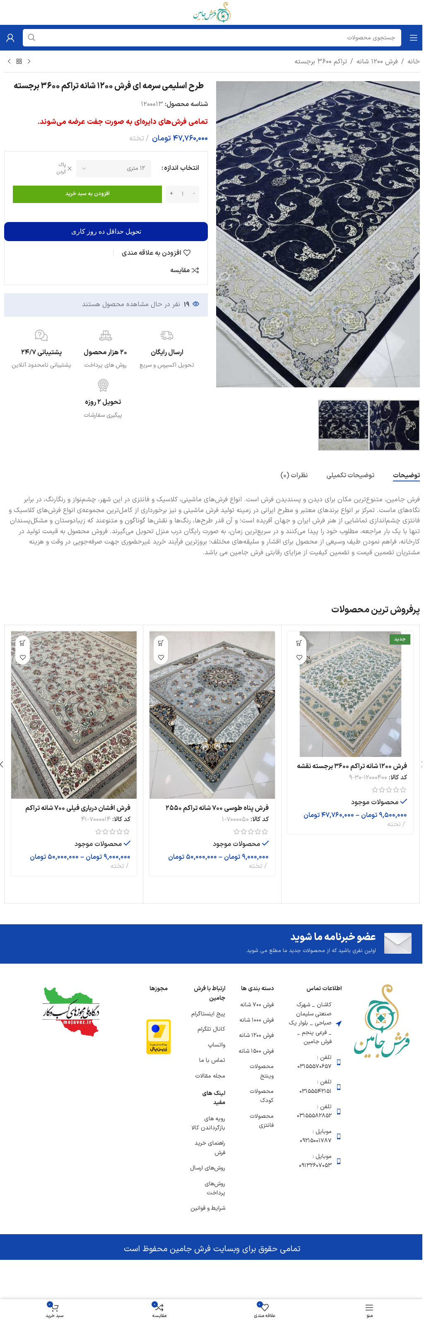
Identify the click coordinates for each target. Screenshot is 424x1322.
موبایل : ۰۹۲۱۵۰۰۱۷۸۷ (316, 1136)
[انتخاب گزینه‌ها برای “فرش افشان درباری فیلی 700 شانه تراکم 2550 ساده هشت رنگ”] (22, 643)
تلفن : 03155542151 (315, 1086)
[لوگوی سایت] (211, 12)
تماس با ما (212, 1060)
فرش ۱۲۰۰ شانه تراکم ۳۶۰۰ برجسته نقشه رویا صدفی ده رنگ (352, 771)
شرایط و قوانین (207, 1208)
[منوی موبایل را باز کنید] (413, 37)
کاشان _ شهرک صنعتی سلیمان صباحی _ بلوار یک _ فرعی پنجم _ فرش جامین (310, 1023)
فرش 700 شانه (257, 1005)
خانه (413, 62)
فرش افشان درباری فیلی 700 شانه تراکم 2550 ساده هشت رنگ (77, 812)
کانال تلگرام (211, 1029)
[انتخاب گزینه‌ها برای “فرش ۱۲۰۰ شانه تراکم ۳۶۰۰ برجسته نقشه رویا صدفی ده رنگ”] (299, 643)
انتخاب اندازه (181, 168)
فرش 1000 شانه (256, 1020)
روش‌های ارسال (207, 1168)
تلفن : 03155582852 (314, 1111)
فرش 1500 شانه (256, 1051)
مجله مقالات (210, 1076)
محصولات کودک (262, 1096)
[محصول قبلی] (29, 62)
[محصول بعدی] (9, 62)
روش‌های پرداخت (215, 1188)
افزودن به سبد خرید (87, 194)
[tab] (406, 476)
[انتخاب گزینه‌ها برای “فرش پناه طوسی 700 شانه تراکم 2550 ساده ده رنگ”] (161, 643)
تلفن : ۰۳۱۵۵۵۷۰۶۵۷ (314, 1062)
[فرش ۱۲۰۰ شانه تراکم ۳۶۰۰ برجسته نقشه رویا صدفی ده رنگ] (350, 694)
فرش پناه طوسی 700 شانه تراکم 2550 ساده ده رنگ (217, 812)
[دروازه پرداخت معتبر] (158, 1037)
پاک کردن (61, 169)
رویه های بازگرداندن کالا (208, 1123)
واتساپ (216, 1045)
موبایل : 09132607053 (315, 1161)
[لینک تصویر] (382, 1021)
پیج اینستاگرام (208, 1014)
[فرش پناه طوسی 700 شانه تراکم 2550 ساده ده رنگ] (212, 715)
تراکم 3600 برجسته (320, 62)
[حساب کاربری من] (10, 37)
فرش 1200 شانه (377, 62)
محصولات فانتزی (262, 1121)
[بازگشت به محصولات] (19, 62)
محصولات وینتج (262, 1071)
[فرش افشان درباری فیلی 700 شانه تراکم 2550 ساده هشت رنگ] (74, 715)
